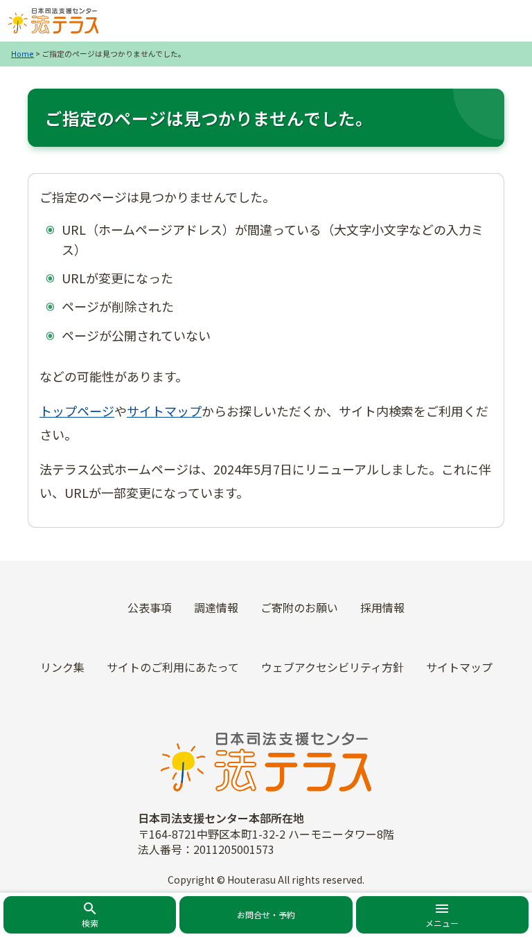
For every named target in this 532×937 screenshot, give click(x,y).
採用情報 (382, 607)
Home (22, 53)
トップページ (76, 411)
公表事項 (149, 607)
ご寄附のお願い (299, 607)
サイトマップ (164, 411)
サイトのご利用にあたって (173, 667)
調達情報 (216, 607)
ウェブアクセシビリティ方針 (332, 667)
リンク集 (62, 667)
